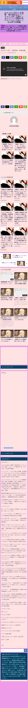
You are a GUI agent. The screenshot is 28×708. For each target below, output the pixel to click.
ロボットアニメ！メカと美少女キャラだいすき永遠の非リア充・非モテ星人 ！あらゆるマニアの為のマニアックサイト (13, 535)
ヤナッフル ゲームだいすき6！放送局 (10, 630)
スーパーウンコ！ (5, 506)
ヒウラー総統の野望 (6, 633)
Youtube (2, 47)
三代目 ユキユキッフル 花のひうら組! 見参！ (12, 636)
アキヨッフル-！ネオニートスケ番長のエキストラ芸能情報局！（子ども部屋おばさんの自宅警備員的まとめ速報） (13, 578)
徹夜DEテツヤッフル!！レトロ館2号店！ (11, 625)
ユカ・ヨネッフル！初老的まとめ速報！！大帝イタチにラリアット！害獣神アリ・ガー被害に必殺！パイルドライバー (13, 557)
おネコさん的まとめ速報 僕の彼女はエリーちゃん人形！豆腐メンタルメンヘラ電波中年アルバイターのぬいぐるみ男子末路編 (13, 467)
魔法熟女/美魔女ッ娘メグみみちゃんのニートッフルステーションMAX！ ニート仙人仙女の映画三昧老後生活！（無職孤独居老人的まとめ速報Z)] (13, 495)
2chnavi (3, 372)
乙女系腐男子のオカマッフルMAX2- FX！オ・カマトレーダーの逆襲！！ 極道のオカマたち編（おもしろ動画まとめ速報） (13, 501)
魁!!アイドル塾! (5, 639)
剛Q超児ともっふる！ (6, 627)
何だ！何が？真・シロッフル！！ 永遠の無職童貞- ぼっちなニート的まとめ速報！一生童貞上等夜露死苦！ (13, 520)
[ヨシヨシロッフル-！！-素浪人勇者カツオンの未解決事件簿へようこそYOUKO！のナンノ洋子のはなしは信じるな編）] (13, 584)
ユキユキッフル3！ (6, 608)
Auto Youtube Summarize (15, 78)
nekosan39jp (14, 126)
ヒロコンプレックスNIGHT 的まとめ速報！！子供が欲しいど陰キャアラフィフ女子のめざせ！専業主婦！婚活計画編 (13, 604)
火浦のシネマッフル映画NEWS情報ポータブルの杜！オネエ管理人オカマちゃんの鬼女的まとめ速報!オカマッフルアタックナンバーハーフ (13, 550)
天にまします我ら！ (6, 614)
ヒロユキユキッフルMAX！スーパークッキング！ (13, 622)
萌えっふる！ (4, 611)
